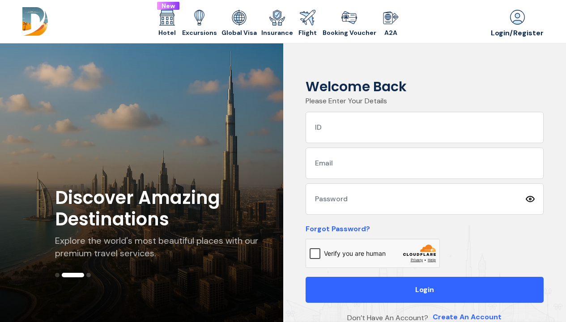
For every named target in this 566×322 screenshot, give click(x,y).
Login (424, 289)
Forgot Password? (338, 228)
